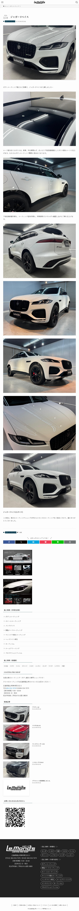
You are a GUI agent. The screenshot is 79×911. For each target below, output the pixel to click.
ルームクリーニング (12, 648)
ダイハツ (24, 666)
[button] (9, 542)
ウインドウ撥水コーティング (15, 635)
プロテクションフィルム (13, 653)
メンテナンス (10, 626)
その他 (6, 666)
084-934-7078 (11, 688)
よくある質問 (53, 905)
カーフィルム (9, 644)
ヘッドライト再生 (11, 639)
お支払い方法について (34, 905)
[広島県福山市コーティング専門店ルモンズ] (39, 2)
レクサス (57, 666)
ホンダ (44, 666)
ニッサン (38, 666)
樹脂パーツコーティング (13, 630)
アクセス (44, 905)
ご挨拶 (14, 905)
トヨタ (31, 666)
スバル (18, 666)
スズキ (12, 666)
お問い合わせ (62, 905)
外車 (20, 532)
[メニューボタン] (2, 2)
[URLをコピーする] (70, 542)
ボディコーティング (10, 21)
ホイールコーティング (13, 621)
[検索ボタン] (76, 2)
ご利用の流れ (22, 905)
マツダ (50, 666)
